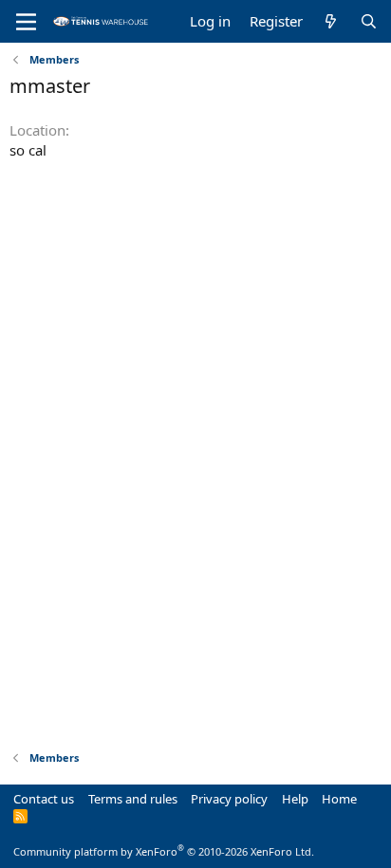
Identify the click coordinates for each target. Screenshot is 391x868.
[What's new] (330, 21)
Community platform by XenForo (163, 851)
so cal (28, 149)
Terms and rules (132, 798)
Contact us (43, 798)
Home (339, 798)
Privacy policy (229, 798)
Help (295, 798)
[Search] (368, 21)
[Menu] (26, 22)
